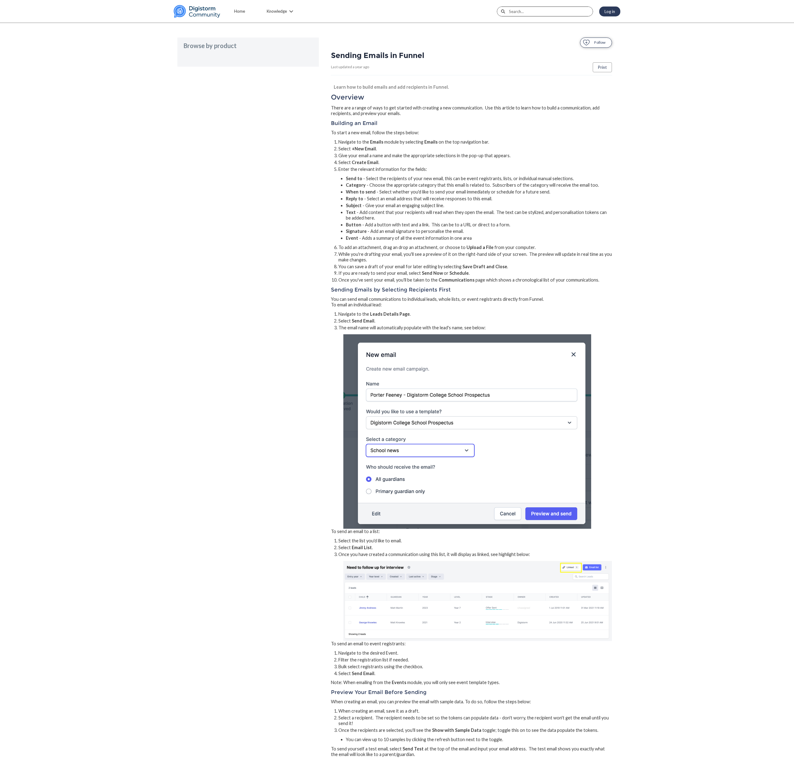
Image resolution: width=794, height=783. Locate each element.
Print (602, 67)
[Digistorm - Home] (197, 11)
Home (239, 11)
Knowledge (277, 11)
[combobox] (551, 11)
